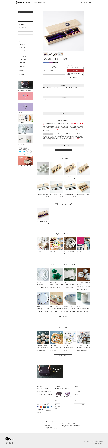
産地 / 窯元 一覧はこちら (63, 355)
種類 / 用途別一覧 (22, 27)
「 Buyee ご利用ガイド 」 (60, 129)
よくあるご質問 (47, 425)
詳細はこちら (76, 388)
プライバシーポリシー (91, 441)
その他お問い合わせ (48, 427)
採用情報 (56, 408)
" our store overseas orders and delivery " (56, 139)
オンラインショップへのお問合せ (79, 403)
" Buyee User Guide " (75, 138)
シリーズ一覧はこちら (63, 316)
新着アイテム (21, 16)
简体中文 (68, 133)
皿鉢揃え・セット (22, 36)
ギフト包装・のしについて (75, 77)
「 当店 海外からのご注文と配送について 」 (75, 129)
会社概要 (56, 404)
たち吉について (57, 403)
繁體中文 (78, 133)
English (48, 133)
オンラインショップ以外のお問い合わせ (80, 404)
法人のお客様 (57, 406)
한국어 (58, 133)
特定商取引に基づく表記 (99, 441)
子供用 (20, 38)
